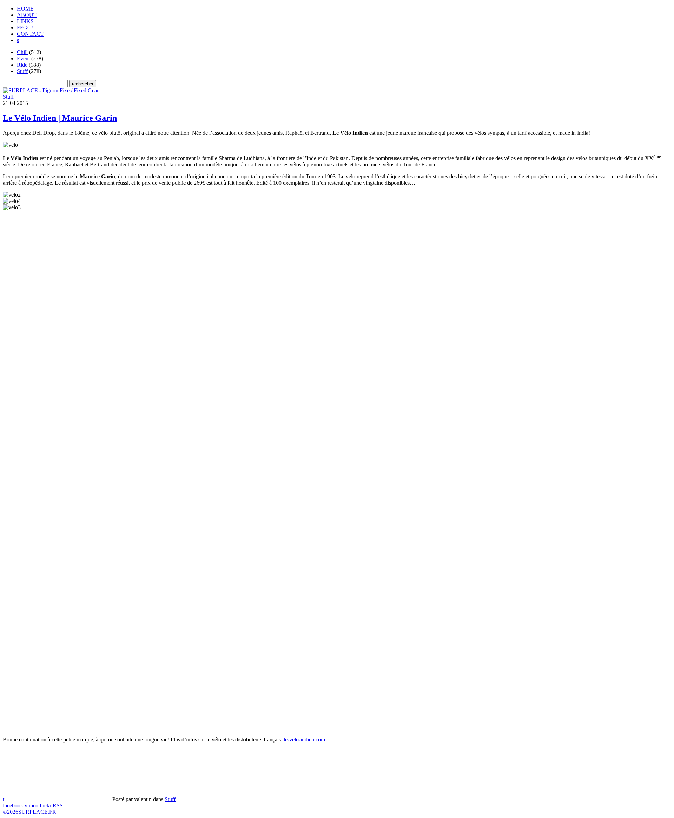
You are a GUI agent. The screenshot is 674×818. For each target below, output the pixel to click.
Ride (22, 65)
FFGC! (25, 28)
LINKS (25, 21)
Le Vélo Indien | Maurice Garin (60, 118)
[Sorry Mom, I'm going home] (51, 90)
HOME (25, 9)
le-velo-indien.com (304, 740)
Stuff (22, 71)
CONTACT (30, 34)
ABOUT (27, 15)
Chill (22, 52)
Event (23, 58)
